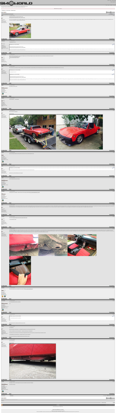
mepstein (2, 381)
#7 (114, 110)
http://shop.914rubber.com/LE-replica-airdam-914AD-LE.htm (19, 217)
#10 (114, 177)
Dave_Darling (3, 300)
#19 (114, 339)
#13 (114, 216)
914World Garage (13, 10)
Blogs (115, 0)
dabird (2, 15)
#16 (114, 300)
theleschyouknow (3, 54)
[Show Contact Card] (4, 52)
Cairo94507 (2, 191)
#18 (114, 326)
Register (61, 8)
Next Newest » (113, 395)
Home (108, 0)
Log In (58, 8)
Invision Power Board (55, 406)
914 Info (113, 0)
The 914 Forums (8, 10)
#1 (114, 15)
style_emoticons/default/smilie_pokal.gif (35, 192)
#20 (114, 381)
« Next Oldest (104, 395)
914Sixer (2, 152)
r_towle (2, 177)
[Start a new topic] (112, 12)
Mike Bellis (2, 287)
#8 (114, 152)
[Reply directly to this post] (113, 52)
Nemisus (2, 326)
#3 (114, 54)
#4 (114, 66)
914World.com (4, 10)
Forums (110, 0)
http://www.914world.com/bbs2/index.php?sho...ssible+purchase (17, 17)
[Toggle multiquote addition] (110, 52)
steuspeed (2, 216)
